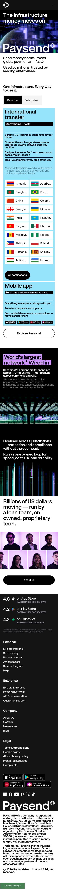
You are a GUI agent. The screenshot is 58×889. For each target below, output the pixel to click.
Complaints (10, 765)
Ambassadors (11, 662)
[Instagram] (23, 794)
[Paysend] (6, 5)
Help (6, 670)
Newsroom (10, 726)
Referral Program (13, 666)
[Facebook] (10, 794)
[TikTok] (33, 794)
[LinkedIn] (5, 794)
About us (29, 579)
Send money (11, 653)
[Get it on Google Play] (23, 322)
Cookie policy (11, 752)
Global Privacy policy (15, 756)
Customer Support (14, 701)
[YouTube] (16, 794)
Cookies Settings (13, 885)
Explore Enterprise (14, 687)
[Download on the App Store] (10, 322)
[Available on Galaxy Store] (47, 322)
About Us (8, 718)
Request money (13, 657)
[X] (28, 794)
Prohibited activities (15, 761)
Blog (6, 731)
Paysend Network (13, 692)
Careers (8, 722)
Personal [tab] (12, 100)
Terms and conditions (16, 748)
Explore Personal (29, 333)
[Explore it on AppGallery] (35, 322)
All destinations (17, 274)
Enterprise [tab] (31, 100)
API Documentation (15, 696)
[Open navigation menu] (51, 5)
